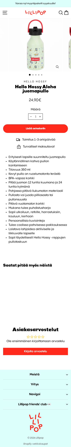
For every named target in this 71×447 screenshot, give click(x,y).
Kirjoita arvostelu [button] (35, 351)
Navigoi (34, 394)
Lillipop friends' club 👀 (34, 404)
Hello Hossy (35, 81)
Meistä (35, 374)
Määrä (35, 109)
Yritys (35, 384)
